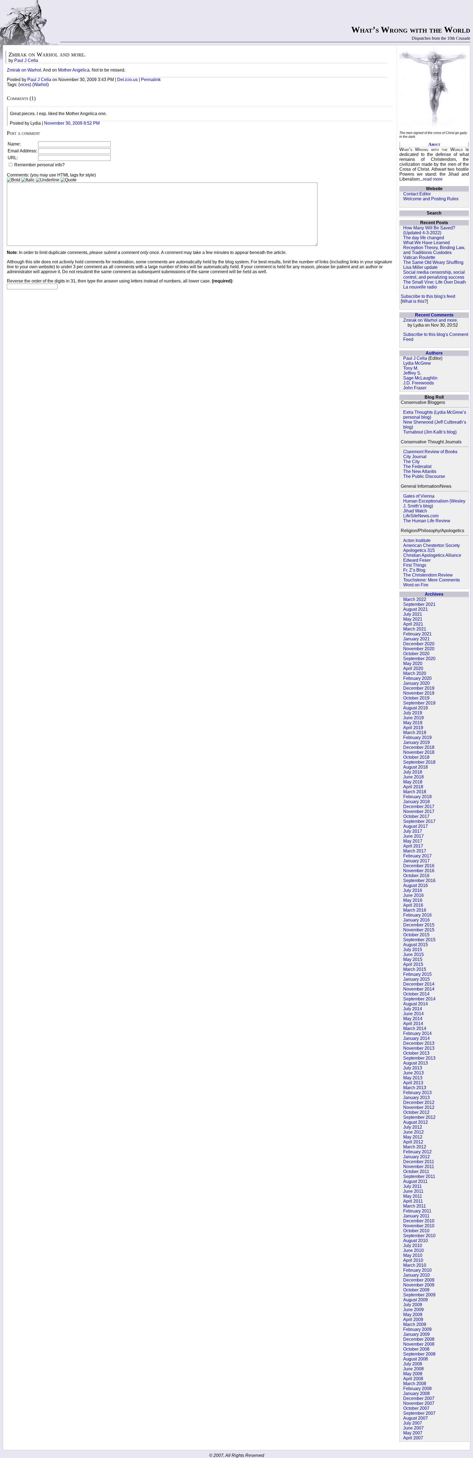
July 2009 (412, 1304)
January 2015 (416, 979)
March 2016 (414, 910)
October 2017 (416, 816)
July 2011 (412, 1186)
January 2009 (416, 1334)
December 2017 (418, 806)
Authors (434, 353)
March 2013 (414, 1087)
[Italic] (28, 180)
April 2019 (413, 727)
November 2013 (418, 1048)
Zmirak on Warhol (24, 70)
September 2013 (419, 1058)
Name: (14, 144)
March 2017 (414, 851)
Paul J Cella (415, 358)
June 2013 (413, 1073)
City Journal (414, 456)
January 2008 (416, 1393)
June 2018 (413, 777)
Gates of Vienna (418, 496)
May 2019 (412, 722)
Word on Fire (415, 585)
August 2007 (415, 1418)
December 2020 (418, 643)
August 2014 (415, 1004)
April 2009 (413, 1319)
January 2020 (416, 683)
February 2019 (417, 737)
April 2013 (413, 1082)
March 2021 (414, 629)
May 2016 (412, 900)
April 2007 (413, 1438)
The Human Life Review (426, 520)
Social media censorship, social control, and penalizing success (434, 274)
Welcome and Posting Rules (430, 198)
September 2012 (419, 1117)
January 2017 (416, 860)
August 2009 (415, 1299)
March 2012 (414, 1147)
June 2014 (413, 1013)
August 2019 (415, 708)
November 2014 (418, 989)
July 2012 (412, 1127)
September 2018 (419, 762)
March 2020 (414, 673)
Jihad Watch (415, 511)
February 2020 (417, 678)
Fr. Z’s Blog (414, 570)
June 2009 (413, 1309)
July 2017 (412, 831)
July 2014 (412, 1008)
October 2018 (416, 757)
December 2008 (418, 1339)
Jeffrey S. (412, 373)
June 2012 (413, 1132)
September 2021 (419, 604)
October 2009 (416, 1290)
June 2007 (413, 1428)
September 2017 (419, 821)
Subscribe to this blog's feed (428, 296)
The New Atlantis (419, 471)
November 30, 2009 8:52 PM (72, 123)
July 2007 (412, 1423)
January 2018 (416, 801)
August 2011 (415, 1181)
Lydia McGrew (417, 363)
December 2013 (418, 1043)
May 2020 (412, 663)
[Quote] (68, 180)
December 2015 (418, 925)
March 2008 (414, 1383)
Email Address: (22, 151)
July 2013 (412, 1068)
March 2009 (414, 1324)
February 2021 (417, 634)
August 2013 (415, 1063)
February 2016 (417, 915)
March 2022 (414, 599)
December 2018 (418, 747)
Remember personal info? (39, 164)
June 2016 (413, 895)
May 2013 (412, 1077)
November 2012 (418, 1107)
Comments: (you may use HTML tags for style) (51, 175)
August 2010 (415, 1240)
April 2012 (413, 1142)
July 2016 (412, 890)
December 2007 (418, 1398)
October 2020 (416, 653)
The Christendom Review (428, 575)
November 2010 (418, 1225)
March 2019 (414, 732)
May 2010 (412, 1255)
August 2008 (415, 1359)
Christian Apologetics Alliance (432, 555)
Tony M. (410, 368)
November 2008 (418, 1344)
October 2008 (416, 1349)
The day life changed (423, 237)
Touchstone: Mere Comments (431, 580)
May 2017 (412, 841)
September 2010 (419, 1235)
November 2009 (418, 1285)
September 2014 (419, 999)
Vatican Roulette (419, 257)
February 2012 (417, 1151)
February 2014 (417, 1033)
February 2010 (417, 1270)
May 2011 (412, 1196)
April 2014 (413, 1023)
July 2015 (412, 949)
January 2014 (416, 1038)
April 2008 (413, 1378)
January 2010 (416, 1275)
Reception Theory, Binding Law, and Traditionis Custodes (434, 250)
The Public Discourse (424, 476)
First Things (414, 565)
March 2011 (414, 1206)
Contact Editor (417, 194)
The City (411, 461)
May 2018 (412, 782)
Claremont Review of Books (430, 451)
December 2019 (418, 688)
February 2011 (417, 1211)
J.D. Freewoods (418, 383)
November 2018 (418, 752)
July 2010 (412, 1245)
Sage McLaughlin (420, 378)
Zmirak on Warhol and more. (430, 320)
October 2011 (416, 1171)
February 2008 (417, 1388)
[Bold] (13, 180)
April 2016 (413, 905)
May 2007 (412, 1433)
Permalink (151, 79)
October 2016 (416, 875)
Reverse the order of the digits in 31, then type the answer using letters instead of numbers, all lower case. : (120, 281)
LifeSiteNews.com (421, 515)
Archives (434, 594)
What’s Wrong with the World (410, 30)
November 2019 (418, 693)
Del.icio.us (127, 79)
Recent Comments (434, 315)
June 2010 (413, 1250)
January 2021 (416, 639)
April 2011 (413, 1201)
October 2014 (416, 994)
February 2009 (417, 1329)
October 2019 (416, 698)
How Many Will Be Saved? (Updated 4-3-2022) (429, 230)
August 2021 (415, 609)
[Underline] (47, 180)
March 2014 (414, 1028)
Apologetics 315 (419, 550)
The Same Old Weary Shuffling (433, 262)
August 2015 (415, 944)
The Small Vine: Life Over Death (434, 282)
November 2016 (418, 870)
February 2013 (417, 1092)
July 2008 (412, 1364)
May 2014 (412, 1018)
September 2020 (419, 658)
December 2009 (418, 1280)
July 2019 (412, 713)
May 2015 (412, 959)
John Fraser (414, 388)
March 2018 (414, 791)
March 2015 (414, 969)
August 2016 (415, 885)
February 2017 (417, 856)
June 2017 (413, 836)
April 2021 (413, 624)
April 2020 (413, 668)
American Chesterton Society (431, 545)
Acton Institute (417, 540)
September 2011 (419, 1176)
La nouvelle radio (420, 287)
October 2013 (416, 1053)
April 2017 (413, 846)
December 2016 (418, 865)
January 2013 (416, 1097)
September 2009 (419, 1294)
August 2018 (415, 767)
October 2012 (416, 1112)
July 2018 (412, 772)
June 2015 (413, 954)
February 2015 (417, 974)
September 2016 (419, 880)
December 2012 (418, 1102)
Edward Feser (417, 560)
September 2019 (419, 703)
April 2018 (413, 786)
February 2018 (417, 796)
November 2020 (418, 648)
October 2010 (416, 1230)
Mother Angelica (74, 70)
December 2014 (418, 984)
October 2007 (416, 1408)
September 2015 (419, 939)
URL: (13, 157)
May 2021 (412, 619)
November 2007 (418, 1403)
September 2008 (419, 1354)
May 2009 (412, 1314)
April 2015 (413, 964)
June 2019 (413, 717)
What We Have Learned (426, 242)
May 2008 (412, 1373)
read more (433, 179)
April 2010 (413, 1260)
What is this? (414, 301)
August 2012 (415, 1122)
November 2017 (418, 811)
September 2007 (419, 1413)
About (434, 144)
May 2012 (412, 1137)
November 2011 (418, 1166)
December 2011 (418, 1161)
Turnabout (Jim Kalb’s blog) (430, 432)
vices (25, 84)
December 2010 (418, 1221)
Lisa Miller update (420, 267)
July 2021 (412, 614)
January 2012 (416, 1156)
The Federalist (417, 466)
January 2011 (416, 1216)
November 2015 (418, 930)
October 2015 (416, 934)
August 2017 (415, 826)
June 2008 (413, 1368)
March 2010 (414, 1265)
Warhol (40, 84)
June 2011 (413, 1191)
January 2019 (416, 742)
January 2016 (416, 920)
